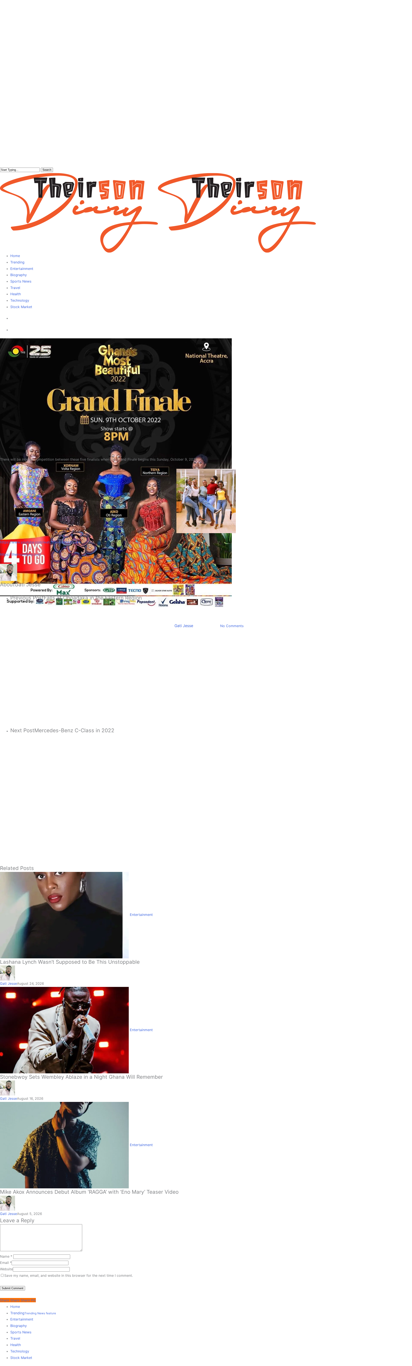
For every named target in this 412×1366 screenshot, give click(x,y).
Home (15, 1306)
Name (6, 1256)
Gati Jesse (183, 625)
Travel (15, 1338)
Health (15, 1345)
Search (46, 169)
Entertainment (194, 611)
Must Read (219, 611)
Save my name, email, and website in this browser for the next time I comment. (68, 1275)
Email (6, 1262)
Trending (33, 1313)
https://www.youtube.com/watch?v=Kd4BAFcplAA (40, 542)
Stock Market (21, 1357)
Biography (18, 1326)
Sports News (20, 1332)
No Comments (232, 626)
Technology (19, 1351)
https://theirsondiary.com (20, 554)
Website (6, 1269)
